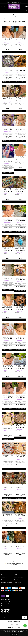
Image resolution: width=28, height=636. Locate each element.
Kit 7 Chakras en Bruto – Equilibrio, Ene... (7, 248)
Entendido (14, 634)
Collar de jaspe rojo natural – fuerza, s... (20, 128)
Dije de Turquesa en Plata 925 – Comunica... (20, 248)
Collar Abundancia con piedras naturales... (20, 337)
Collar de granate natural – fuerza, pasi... (7, 396)
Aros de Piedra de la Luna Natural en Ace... (20, 515)
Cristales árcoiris (7, 277)
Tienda (15, 574)
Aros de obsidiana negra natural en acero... (20, 307)
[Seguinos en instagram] (2, 611)
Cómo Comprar (17, 582)
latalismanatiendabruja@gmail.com (11, 603)
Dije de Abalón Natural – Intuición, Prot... (7, 189)
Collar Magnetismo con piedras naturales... (8, 39)
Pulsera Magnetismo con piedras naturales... (8, 456)
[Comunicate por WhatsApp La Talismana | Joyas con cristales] (25, 625)
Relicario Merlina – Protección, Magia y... (8, 515)
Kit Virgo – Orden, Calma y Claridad (20, 278)
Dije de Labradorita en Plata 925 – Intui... (7, 544)
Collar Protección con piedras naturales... (7, 426)
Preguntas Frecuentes (6, 582)
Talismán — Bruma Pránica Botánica (7, 98)
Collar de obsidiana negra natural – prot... (7, 366)
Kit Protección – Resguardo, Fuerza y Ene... (20, 69)
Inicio (2, 574)
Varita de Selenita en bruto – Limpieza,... (8, 337)
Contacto (16, 579)
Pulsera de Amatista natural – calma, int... (8, 128)
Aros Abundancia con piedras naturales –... (20, 189)
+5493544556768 (7, 601)
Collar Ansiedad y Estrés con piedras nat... (20, 456)
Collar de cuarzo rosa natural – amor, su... (20, 157)
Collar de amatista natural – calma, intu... (7, 219)
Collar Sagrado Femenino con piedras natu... (7, 307)
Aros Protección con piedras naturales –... (20, 485)
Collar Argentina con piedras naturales (20, 39)
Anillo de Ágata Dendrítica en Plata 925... (20, 219)
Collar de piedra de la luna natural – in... (20, 396)
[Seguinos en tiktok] (8, 611)
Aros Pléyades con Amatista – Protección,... (20, 98)
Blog (2, 579)
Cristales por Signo (18, 577)
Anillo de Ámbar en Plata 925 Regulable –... (20, 366)
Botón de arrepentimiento (14, 627)
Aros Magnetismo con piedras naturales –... (7, 485)
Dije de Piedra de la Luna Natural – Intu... (20, 544)
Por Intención (4, 577)
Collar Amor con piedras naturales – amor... (20, 425)
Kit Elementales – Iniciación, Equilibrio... (7, 160)
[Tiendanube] (14, 621)
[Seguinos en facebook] (5, 611)
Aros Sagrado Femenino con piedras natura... (7, 69)
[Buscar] (26, 11)
